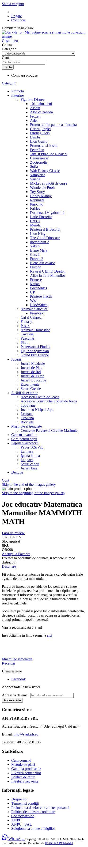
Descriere (9, 566)
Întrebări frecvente (24, 781)
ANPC (16, 820)
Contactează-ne (22, 816)
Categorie (9, 49)
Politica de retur (22, 777)
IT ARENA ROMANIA (59, 843)
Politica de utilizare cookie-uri (33, 812)
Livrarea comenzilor (26, 773)
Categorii (8, 83)
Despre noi (19, 799)
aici (49, 635)
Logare (16, 16)
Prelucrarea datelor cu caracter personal (40, 808)
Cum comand (21, 760)
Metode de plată (23, 764)
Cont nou (18, 20)
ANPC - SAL (21, 824)
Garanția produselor (26, 769)
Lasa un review (13, 533)
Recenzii (8, 663)
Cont (5, 480)
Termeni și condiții (25, 803)
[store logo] (44, 36)
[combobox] (23, 62)
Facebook (18, 679)
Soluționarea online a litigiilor (33, 828)
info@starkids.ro (26, 734)
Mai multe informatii (17, 659)
